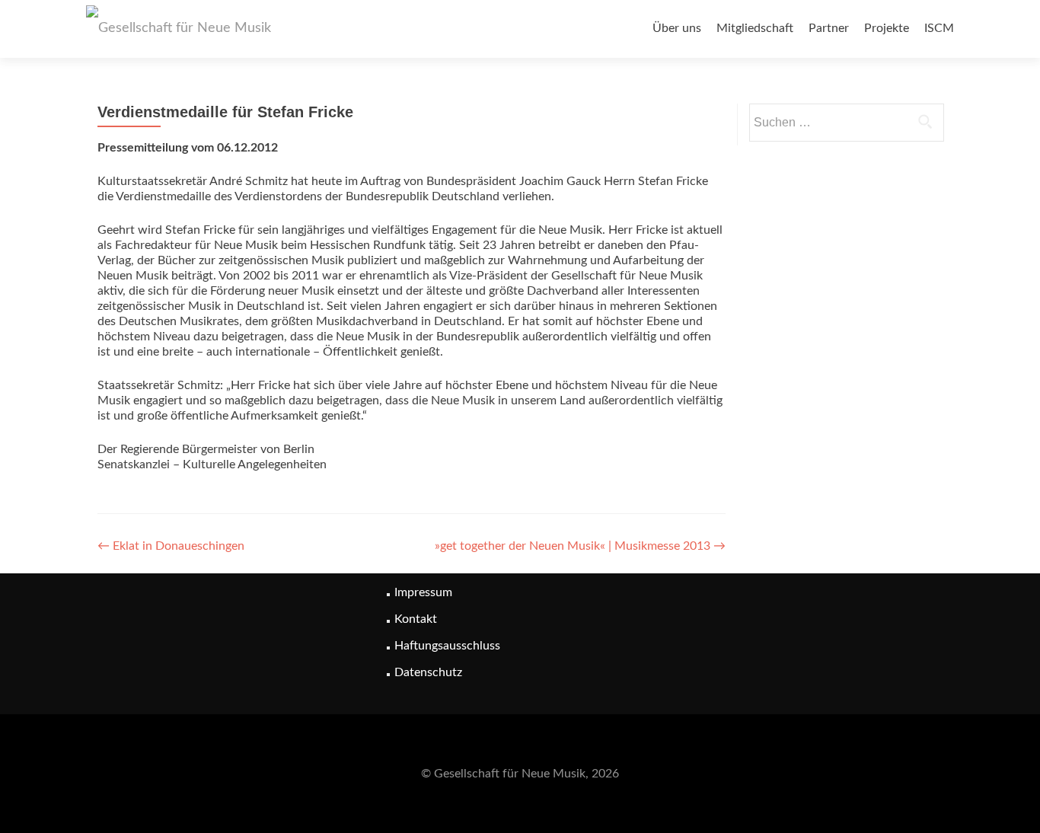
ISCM (939, 28)
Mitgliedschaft (754, 28)
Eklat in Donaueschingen (170, 546)
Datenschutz (428, 672)
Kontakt (415, 619)
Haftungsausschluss (447, 646)
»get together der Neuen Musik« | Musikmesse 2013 (580, 546)
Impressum (423, 592)
